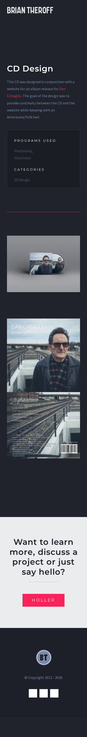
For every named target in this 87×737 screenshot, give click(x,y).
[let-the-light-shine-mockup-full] (43, 237)
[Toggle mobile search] (70, 7)
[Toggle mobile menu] (78, 7)
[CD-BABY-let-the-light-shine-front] (43, 320)
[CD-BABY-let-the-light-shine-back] (43, 394)
